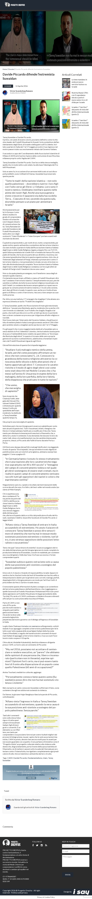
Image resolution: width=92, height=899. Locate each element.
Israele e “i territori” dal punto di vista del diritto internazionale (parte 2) (80, 110)
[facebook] (33, 845)
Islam (45, 758)
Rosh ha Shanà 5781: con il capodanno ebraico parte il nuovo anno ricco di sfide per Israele (80, 97)
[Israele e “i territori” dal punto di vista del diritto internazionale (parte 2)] (66, 111)
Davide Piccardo (20, 758)
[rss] (46, 845)
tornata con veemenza (31, 626)
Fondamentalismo (35, 758)
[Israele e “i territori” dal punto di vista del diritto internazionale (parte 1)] (66, 124)
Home (5, 69)
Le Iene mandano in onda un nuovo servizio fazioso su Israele (79, 83)
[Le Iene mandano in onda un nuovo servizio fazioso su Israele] (66, 83)
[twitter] (37, 845)
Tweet (6, 791)
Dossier (11, 69)
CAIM (10, 758)
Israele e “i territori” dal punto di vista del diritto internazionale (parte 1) (80, 124)
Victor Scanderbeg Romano (21, 91)
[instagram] (42, 845)
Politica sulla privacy (19, 893)
